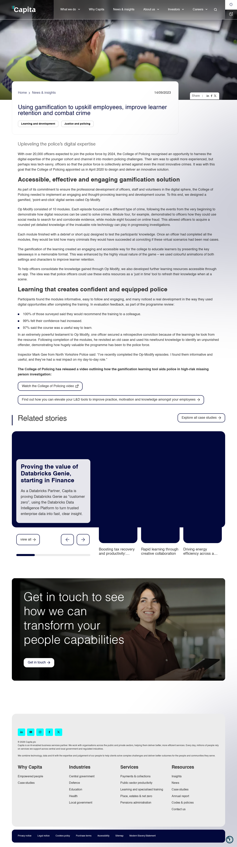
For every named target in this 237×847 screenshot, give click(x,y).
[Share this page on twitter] (215, 96)
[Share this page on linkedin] (208, 96)
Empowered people (30, 776)
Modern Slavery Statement (142, 836)
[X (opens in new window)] (58, 732)
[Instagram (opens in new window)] (40, 732)
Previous (67, 539)
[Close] (215, 9)
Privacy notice (24, 836)
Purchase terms (83, 836)
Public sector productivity (136, 783)
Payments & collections (135, 776)
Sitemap (119, 836)
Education (75, 789)
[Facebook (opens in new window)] (49, 732)
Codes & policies (182, 802)
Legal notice (43, 836)
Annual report (180, 796)
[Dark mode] (231, 14)
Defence (74, 783)
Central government (81, 776)
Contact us (178, 809)
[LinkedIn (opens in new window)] (21, 732)
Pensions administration (135, 802)
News (175, 783)
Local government (80, 802)
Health (73, 796)
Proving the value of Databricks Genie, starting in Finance (49, 474)
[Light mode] (231, 5)
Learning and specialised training (141, 789)
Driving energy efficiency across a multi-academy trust (199, 554)
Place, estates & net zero (136, 796)
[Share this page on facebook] (212, 96)
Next (83, 539)
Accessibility (103, 836)
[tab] (25, 556)
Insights (177, 776)
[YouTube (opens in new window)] (30, 732)
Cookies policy (63, 836)
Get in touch (37, 662)
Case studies (26, 783)
